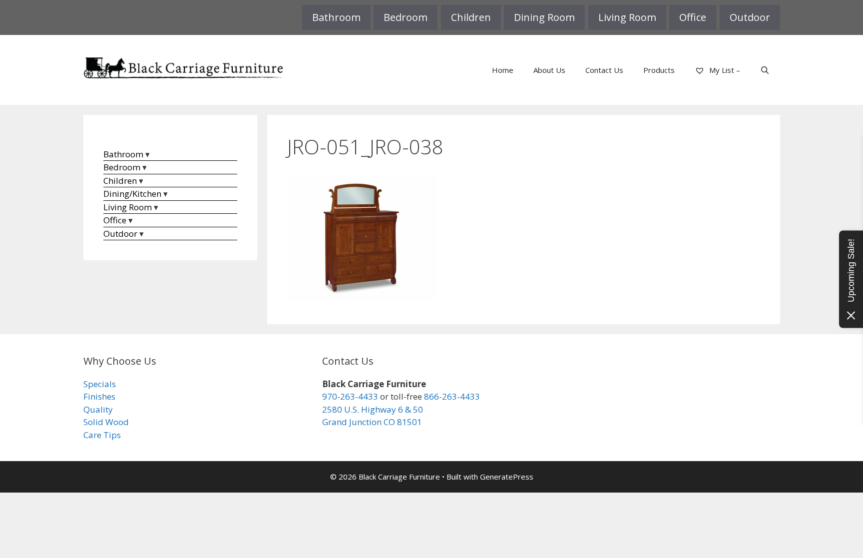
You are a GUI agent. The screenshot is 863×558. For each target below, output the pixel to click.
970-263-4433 (350, 396)
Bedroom (406, 17)
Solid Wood (106, 422)
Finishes (99, 396)
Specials (99, 384)
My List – (723, 70)
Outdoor (750, 17)
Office (692, 17)
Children (471, 17)
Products (659, 70)
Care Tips (102, 435)
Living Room (627, 17)
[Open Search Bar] (765, 70)
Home (502, 70)
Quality (98, 409)
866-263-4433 (452, 396)
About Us (549, 70)
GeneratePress (506, 477)
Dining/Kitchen (132, 193)
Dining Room (544, 17)
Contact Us (604, 70)
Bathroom (336, 17)
